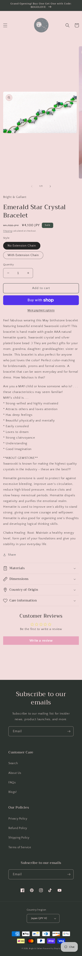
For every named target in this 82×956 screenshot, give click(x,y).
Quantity (8, 264)
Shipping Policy (18, 837)
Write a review (41, 640)
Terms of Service (19, 847)
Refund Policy (17, 828)
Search (13, 763)
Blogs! (12, 792)
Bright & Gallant (36, 948)
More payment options (41, 310)
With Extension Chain (23, 255)
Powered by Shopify (51, 948)
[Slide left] (31, 186)
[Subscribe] (68, 731)
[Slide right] (50, 186)
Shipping (7, 231)
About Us (14, 773)
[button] (5, 25)
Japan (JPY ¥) (39, 918)
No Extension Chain (22, 245)
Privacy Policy (17, 818)
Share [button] (12, 554)
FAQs (12, 782)
